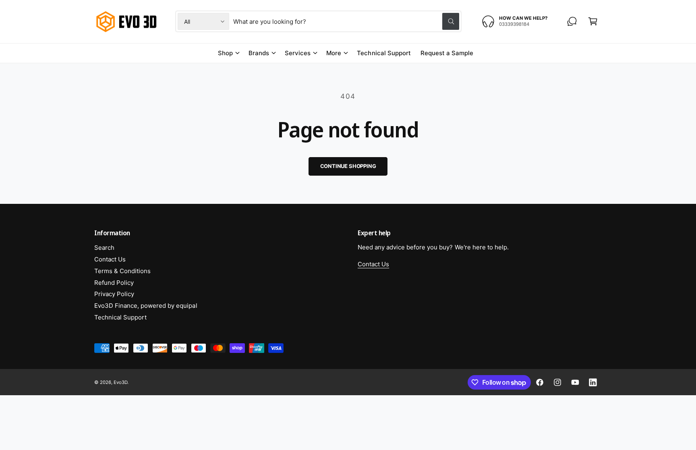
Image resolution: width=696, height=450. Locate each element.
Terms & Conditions (122, 271)
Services (298, 53)
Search (104, 247)
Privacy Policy (114, 294)
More (333, 53)
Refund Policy (114, 282)
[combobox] (346, 21)
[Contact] (571, 21)
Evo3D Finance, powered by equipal (145, 305)
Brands (259, 53)
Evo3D (120, 382)
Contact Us (110, 259)
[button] (592, 21)
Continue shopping (348, 166)
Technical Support (120, 317)
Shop (225, 53)
